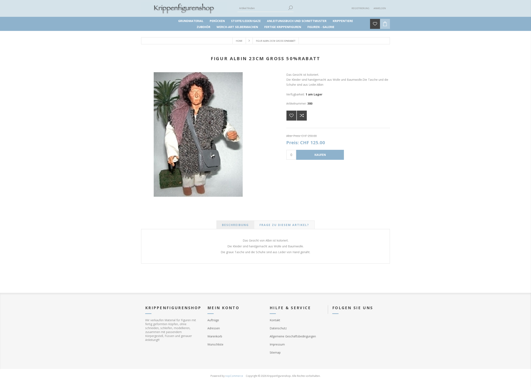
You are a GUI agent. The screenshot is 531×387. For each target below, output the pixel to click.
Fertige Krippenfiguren (282, 27)
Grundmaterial (190, 21)
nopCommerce (234, 376)
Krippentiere (343, 21)
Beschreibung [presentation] (235, 225)
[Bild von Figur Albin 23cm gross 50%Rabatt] (198, 196)
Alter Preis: (293, 136)
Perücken (217, 21)
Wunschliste (215, 344)
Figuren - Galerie (320, 27)
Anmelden (380, 8)
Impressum (277, 344)
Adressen (213, 328)
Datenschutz (278, 328)
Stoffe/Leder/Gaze (246, 21)
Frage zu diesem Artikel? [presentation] (284, 225)
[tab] (235, 224)
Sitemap (275, 352)
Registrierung (360, 8)
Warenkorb (214, 336)
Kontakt (275, 320)
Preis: (292, 142)
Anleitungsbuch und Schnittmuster (296, 21)
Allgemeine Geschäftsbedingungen (293, 336)
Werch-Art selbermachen (237, 27)
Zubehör (203, 27)
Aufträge (213, 320)
